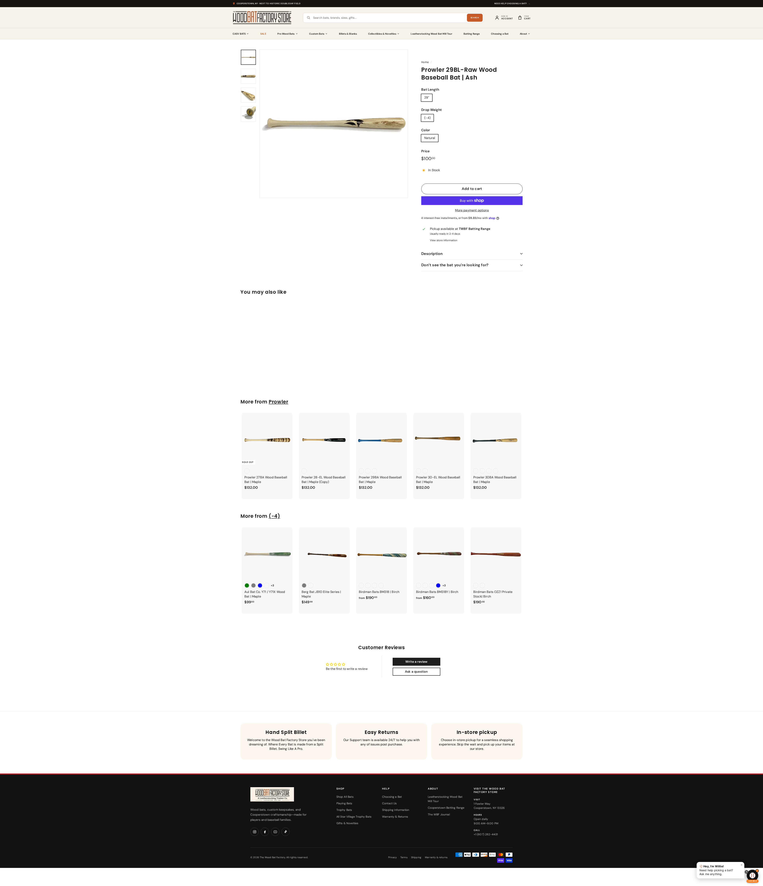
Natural (429, 138)
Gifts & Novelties (347, 823)
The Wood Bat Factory (272, 857)
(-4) (427, 118)
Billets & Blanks (348, 33)
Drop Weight (431, 110)
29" (426, 97)
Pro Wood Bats (285, 33)
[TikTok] (285, 832)
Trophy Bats (344, 810)
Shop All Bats (344, 797)
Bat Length (430, 89)
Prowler (278, 401)
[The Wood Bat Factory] (262, 18)
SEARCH (475, 17)
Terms (404, 857)
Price (425, 151)
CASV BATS (239, 33)
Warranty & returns (436, 857)
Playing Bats (344, 803)
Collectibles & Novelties (382, 33)
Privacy (392, 857)
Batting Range (472, 33)
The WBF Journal (439, 814)
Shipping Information (395, 810)
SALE (263, 33)
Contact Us (389, 803)
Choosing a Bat (499, 33)
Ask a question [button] (416, 671)
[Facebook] (265, 832)
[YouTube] (275, 832)
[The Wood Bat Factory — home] (280, 794)
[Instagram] (254, 832)
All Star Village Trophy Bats (353, 816)
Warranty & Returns (395, 816)
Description (432, 253)
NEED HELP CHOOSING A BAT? (512, 3)
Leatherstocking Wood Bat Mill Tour (431, 33)
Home (425, 62)
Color (425, 130)
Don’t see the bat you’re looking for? (454, 264)
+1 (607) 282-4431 (486, 834)
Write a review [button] (416, 662)
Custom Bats (316, 33)
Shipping (416, 857)
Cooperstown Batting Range (446, 807)
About (523, 33)
